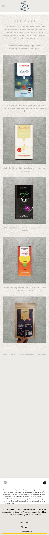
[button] (45, 483)
